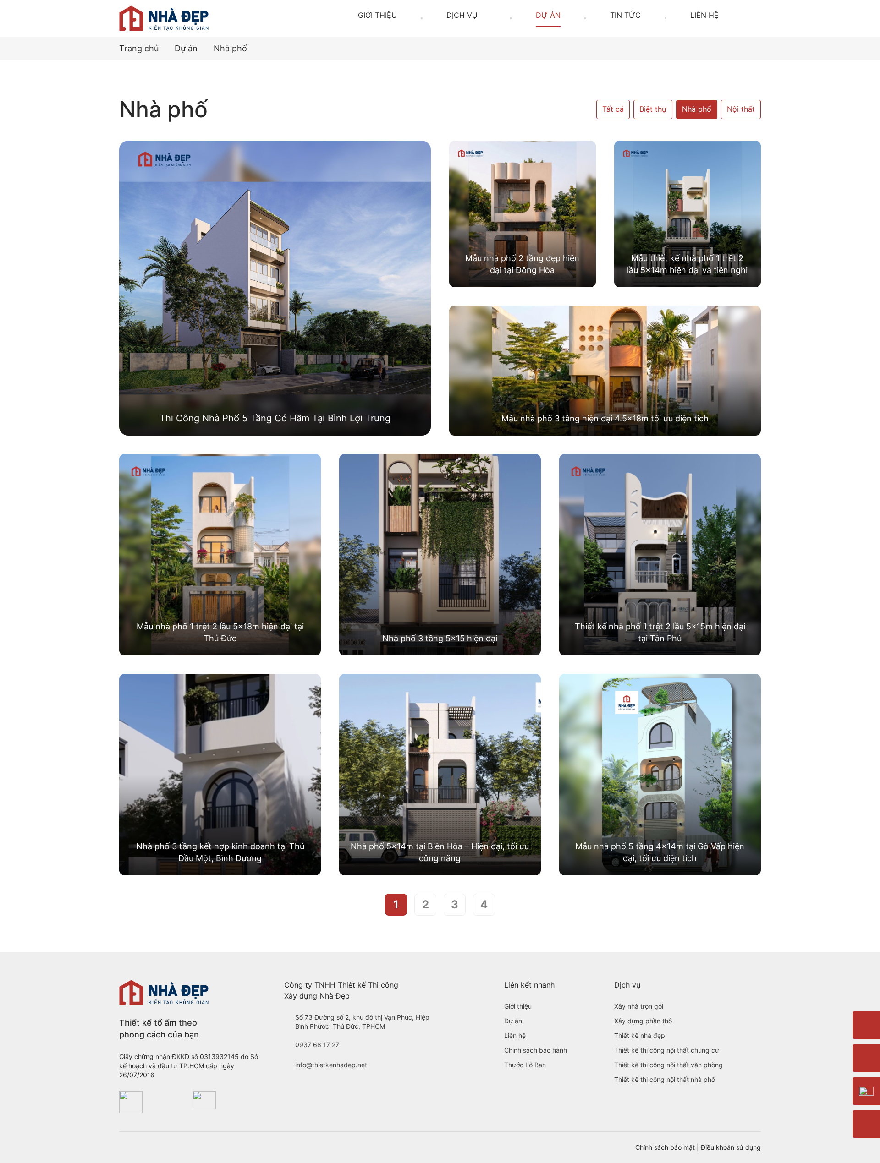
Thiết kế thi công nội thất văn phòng (668, 1065)
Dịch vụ (462, 15)
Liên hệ (704, 15)
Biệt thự (652, 109)
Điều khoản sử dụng (731, 1147)
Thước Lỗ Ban (525, 1065)
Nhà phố (696, 109)
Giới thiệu (377, 15)
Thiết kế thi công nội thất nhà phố (664, 1079)
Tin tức (625, 15)
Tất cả (613, 109)
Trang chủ (139, 48)
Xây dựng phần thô (643, 1021)
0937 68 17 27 (317, 1044)
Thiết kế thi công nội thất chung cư (666, 1050)
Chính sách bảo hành (535, 1050)
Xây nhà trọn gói (638, 1006)
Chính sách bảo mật (665, 1147)
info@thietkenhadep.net (331, 1065)
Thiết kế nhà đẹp (639, 1035)
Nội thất (741, 109)
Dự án (548, 15)
